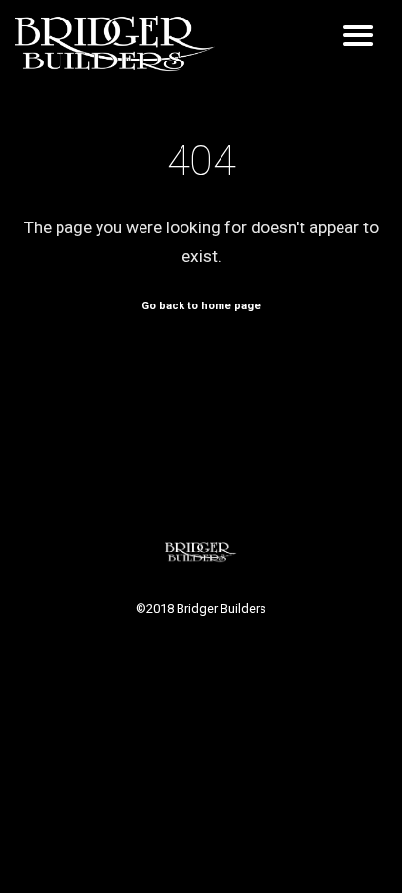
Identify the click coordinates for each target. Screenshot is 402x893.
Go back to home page (201, 306)
